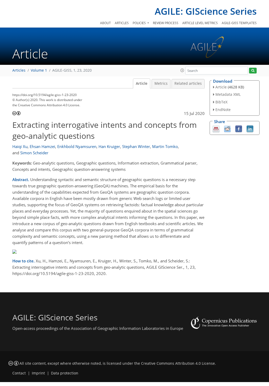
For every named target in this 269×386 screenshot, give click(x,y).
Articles (122, 23)
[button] (182, 70)
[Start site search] (253, 71)
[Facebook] (238, 128)
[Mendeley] (216, 128)
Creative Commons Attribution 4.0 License (178, 363)
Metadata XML (228, 94)
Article (141, 83)
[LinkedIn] (250, 128)
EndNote (223, 109)
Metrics (161, 83)
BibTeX (221, 101)
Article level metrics (200, 23)
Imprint (38, 373)
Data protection (64, 373)
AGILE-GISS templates (239, 23)
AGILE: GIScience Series (206, 11)
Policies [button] (140, 23)
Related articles (188, 83)
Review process (165, 23)
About (105, 23)
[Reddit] (227, 128)
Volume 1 (39, 70)
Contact (19, 373)
